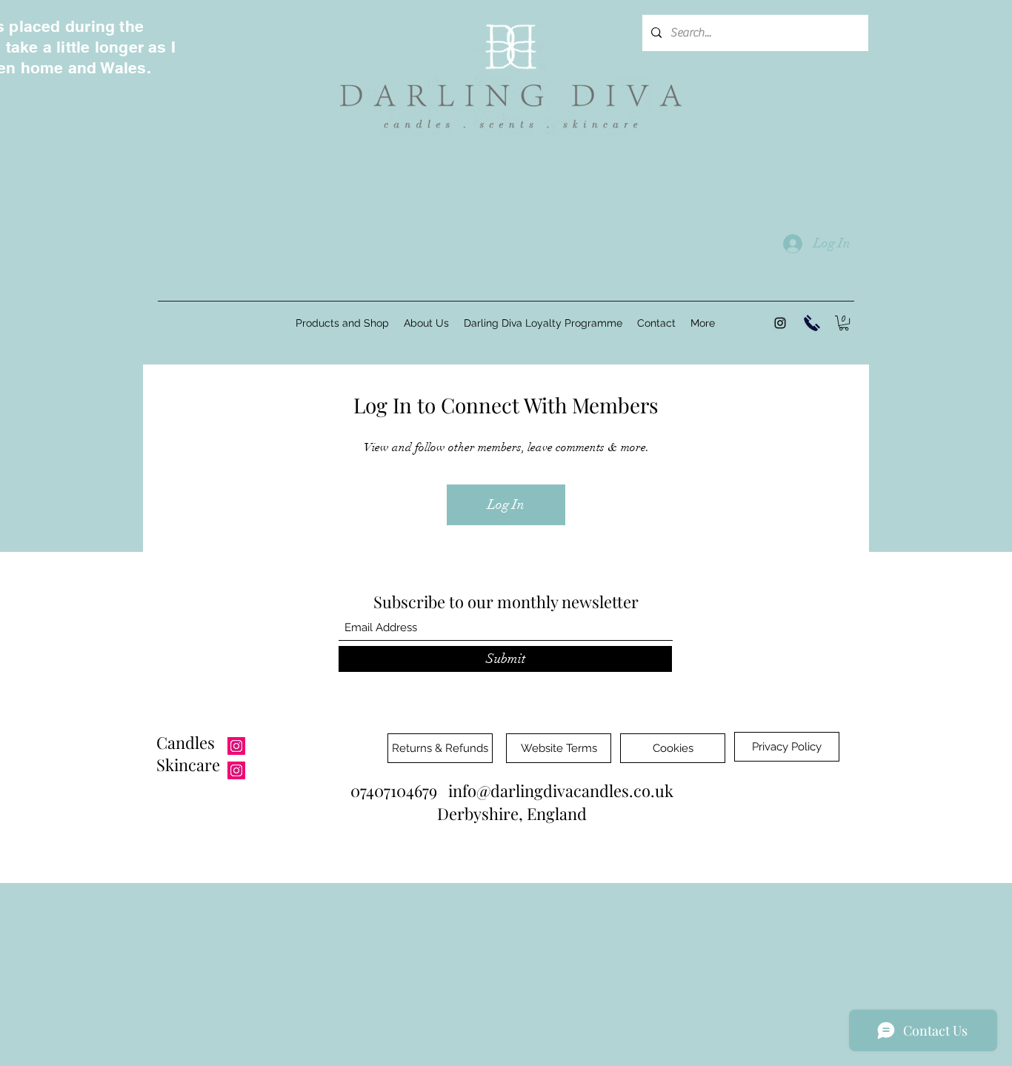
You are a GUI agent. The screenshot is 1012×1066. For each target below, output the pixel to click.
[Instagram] (780, 323)
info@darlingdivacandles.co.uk (560, 790)
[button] (844, 323)
